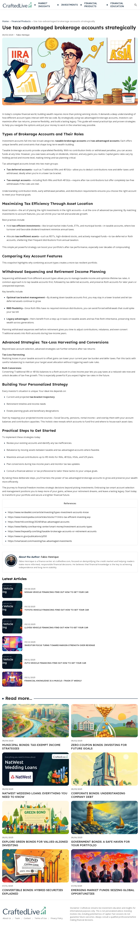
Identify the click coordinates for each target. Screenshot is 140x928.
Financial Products (21, 21)
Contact (27, 918)
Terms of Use (41, 918)
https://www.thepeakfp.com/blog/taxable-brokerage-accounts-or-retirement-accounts (52, 531)
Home (5, 21)
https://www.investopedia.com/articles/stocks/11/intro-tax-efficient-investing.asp (49, 517)
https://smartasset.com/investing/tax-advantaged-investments (40, 541)
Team (17, 918)
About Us (7, 918)
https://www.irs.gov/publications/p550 (27, 536)
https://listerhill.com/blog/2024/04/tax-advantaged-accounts (38, 521)
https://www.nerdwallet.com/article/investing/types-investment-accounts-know (48, 512)
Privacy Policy (57, 918)
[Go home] (17, 5)
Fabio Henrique (23, 35)
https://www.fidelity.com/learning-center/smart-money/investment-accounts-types (50, 526)
